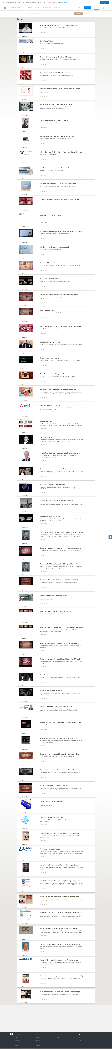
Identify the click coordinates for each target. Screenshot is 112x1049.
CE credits (17, 1040)
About (16, 1037)
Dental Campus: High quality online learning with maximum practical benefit (59, 929)
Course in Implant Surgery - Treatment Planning (55, 57)
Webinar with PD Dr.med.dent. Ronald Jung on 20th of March (60, 564)
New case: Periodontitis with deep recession (54, 786)
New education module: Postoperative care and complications (60, 722)
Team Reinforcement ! (47, 437)
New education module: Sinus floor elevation (54, 675)
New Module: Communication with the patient (55, 469)
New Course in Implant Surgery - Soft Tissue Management (59, 25)
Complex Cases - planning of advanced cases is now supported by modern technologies (61, 976)
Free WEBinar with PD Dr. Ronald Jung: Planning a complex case (60, 881)
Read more (43, 32)
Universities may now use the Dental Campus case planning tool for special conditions (61, 992)
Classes (38, 1037)
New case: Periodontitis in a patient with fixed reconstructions (60, 548)
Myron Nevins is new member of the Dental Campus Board (59, 865)
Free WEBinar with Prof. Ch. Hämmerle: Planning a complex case (60, 912)
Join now (87, 7)
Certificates (18, 1043)
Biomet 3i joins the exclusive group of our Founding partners (59, 960)
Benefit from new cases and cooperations (53, 595)
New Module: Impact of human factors (52, 485)
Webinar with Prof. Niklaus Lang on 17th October (56, 706)
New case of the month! (48, 263)
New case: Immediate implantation (51, 691)
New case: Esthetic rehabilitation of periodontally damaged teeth (59, 580)
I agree (104, 3)
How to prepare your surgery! (49, 358)
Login (96, 7)
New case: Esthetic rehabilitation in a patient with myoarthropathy (56, 612)
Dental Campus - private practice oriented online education (59, 897)
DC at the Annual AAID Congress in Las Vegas (55, 374)
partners (57, 8)
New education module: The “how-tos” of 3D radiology (58, 738)
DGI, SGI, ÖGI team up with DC (50, 342)
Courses (29, 8)
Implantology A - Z (17, 8)
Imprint (79, 1043)
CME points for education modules (51, 817)
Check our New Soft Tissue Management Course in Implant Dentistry (59, 200)
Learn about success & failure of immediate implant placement (60, 326)
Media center (39, 1043)
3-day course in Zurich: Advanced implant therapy (56, 500)
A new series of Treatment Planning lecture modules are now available (60, 89)
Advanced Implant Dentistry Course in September (56, 104)
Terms (79, 1037)
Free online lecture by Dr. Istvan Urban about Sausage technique (61, 231)
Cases (37, 8)
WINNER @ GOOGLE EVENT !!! (50, 405)
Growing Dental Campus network (51, 801)
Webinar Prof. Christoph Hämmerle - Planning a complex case (60, 944)
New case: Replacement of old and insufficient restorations (59, 643)
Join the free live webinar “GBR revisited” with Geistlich (58, 184)
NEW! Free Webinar (46, 41)
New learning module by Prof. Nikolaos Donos (55, 73)
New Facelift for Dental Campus (50, 215)
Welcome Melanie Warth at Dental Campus (54, 120)
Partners (38, 1045)
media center (46, 8)
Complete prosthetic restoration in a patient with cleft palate (60, 833)
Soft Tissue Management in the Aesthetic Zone (55, 168)
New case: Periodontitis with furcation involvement (57, 770)
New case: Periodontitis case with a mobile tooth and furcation (60, 659)
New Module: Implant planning (50, 516)
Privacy (79, 1040)
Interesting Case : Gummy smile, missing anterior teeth (58, 390)
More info (65, 3)
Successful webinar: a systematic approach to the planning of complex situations (60, 454)
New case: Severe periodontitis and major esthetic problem (59, 754)
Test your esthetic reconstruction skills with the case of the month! (59, 295)
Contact (17, 1045)
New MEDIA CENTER (47, 421)
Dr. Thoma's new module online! (50, 279)
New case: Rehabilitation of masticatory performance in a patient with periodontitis (61, 628)
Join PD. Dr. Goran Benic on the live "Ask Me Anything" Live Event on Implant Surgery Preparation (61, 153)
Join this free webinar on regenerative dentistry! (56, 247)
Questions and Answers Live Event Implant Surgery (57, 136)
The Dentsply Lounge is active (50, 849)
